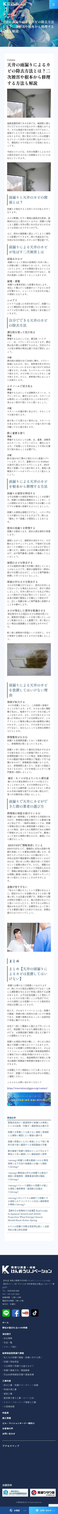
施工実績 (6, 1418)
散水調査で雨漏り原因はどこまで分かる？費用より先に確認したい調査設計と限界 (28, 1152)
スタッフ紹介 (10, 1346)
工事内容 (6, 1380)
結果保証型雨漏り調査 (13, 1353)
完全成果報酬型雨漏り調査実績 (19, 1374)
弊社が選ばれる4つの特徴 (14, 1327)
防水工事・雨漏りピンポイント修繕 (21, 1385)
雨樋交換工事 (10, 1389)
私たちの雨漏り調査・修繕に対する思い (23, 1357)
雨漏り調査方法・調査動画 (17, 1370)
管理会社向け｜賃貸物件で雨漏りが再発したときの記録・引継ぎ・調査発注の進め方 (28, 1124)
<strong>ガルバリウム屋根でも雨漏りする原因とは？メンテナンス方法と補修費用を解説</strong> (28, 1201)
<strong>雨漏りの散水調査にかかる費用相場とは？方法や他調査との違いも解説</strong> (28, 1163)
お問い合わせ (46, 1510)
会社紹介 (6, 1333)
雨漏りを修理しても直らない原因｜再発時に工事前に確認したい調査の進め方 (28, 1133)
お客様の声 (7, 1428)
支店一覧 (8, 1342)
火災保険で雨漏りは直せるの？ (19, 1365)
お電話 (17, 1510)
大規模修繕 (9, 1406)
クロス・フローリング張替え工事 (20, 1402)
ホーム (5, 1322)
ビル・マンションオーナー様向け (18, 1423)
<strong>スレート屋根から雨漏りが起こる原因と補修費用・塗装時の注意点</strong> (28, 1188)
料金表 (5, 1412)
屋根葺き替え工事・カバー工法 (19, 1397)
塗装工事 (8, 1393)
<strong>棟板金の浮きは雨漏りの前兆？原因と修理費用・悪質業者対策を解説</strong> (28, 1176)
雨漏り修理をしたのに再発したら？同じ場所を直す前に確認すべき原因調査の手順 (28, 1143)
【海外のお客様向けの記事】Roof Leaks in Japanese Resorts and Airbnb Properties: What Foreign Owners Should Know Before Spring (28, 1215)
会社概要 (8, 1338)
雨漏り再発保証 (11, 1361)
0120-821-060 (13, 1290)
